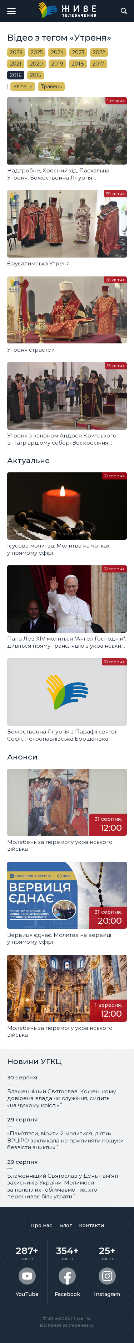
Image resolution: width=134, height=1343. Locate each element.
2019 (57, 64)
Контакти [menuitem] (91, 1225)
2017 (98, 64)
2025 (37, 52)
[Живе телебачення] (67, 10)
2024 (57, 52)
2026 (16, 52)
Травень (51, 86)
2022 (99, 52)
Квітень (22, 86)
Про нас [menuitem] (41, 1225)
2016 (15, 75)
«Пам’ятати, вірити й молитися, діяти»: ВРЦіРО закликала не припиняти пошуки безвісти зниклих (65, 1140)
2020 (36, 64)
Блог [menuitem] (65, 1225)
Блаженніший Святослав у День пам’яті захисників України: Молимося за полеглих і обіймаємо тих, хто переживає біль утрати (62, 1186)
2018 (78, 64)
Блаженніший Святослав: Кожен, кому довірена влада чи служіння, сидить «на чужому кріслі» (61, 1098)
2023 (78, 52)
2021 (15, 64)
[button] (11, 11)
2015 (35, 75)
